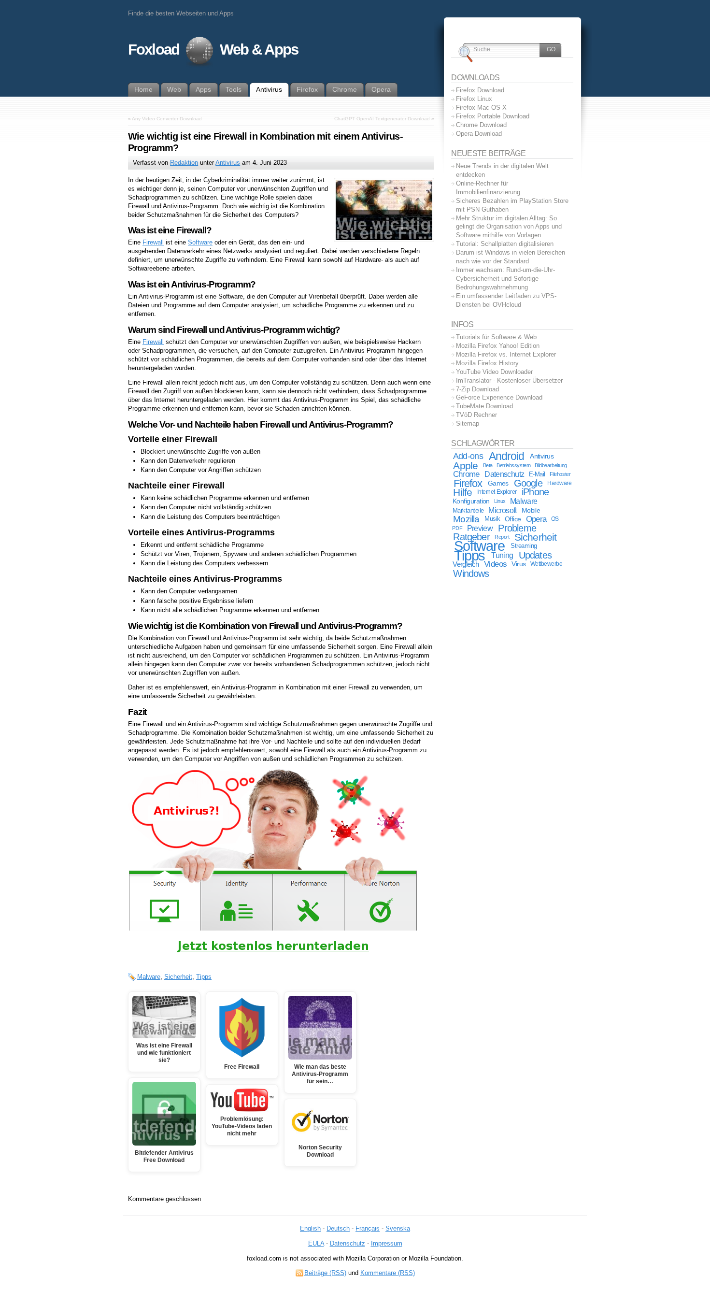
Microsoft (502, 510)
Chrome (466, 474)
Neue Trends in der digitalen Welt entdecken (502, 170)
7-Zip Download (477, 389)
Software (200, 242)
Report (502, 537)
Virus (518, 564)
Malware (148, 976)
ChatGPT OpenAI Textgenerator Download (382, 118)
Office (513, 519)
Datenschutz (504, 474)
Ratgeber (471, 536)
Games (498, 483)
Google (528, 483)
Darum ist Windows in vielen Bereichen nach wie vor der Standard (510, 257)
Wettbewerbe (546, 564)
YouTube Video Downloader (494, 371)
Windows (471, 573)
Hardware (559, 483)
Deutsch (338, 1228)
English (310, 1228)
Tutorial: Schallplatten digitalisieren (505, 243)
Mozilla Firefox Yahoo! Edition (498, 345)
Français (367, 1228)
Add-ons (468, 456)
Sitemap (467, 423)
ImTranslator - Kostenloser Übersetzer (509, 380)
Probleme (517, 528)
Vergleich (466, 564)
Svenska (397, 1228)
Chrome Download (481, 125)
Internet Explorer (497, 491)
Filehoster (560, 474)
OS (555, 519)
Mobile (531, 510)
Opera (536, 519)
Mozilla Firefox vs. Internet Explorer (506, 354)
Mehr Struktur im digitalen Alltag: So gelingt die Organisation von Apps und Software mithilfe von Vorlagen (509, 227)
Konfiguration (471, 501)
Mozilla (466, 519)
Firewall (153, 242)
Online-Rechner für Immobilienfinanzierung (488, 188)
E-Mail (537, 474)
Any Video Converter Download (167, 118)
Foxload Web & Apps (213, 49)
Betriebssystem (513, 465)
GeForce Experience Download (499, 397)
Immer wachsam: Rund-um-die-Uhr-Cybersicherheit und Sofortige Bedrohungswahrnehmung (505, 278)
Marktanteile (468, 510)
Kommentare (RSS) (387, 1272)
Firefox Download (480, 90)
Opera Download (479, 133)
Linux (500, 501)
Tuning (502, 555)
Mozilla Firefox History (487, 363)
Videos (495, 564)
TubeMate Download (484, 406)
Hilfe (462, 492)
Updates (535, 555)
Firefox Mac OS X (481, 107)
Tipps (204, 976)
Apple (465, 465)
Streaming (524, 546)
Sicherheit (178, 976)
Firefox (468, 483)
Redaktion (184, 162)
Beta (488, 465)
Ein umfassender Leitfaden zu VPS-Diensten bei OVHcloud (506, 300)
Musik (492, 519)
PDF (457, 528)
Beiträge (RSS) (325, 1272)
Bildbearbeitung (551, 465)
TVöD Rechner (476, 414)
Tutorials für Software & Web (496, 337)
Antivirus (227, 162)
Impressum (386, 1243)
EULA (316, 1243)
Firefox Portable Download (492, 116)
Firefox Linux (474, 98)
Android (506, 456)
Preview (480, 528)
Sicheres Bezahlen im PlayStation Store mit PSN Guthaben (512, 205)
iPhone (535, 492)
